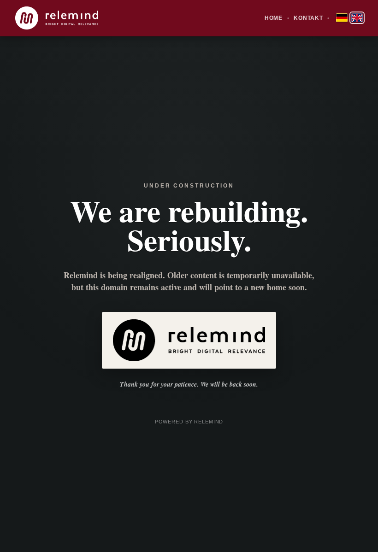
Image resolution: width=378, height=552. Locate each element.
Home (274, 18)
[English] (357, 17)
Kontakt (308, 18)
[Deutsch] (342, 17)
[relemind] (56, 17)
